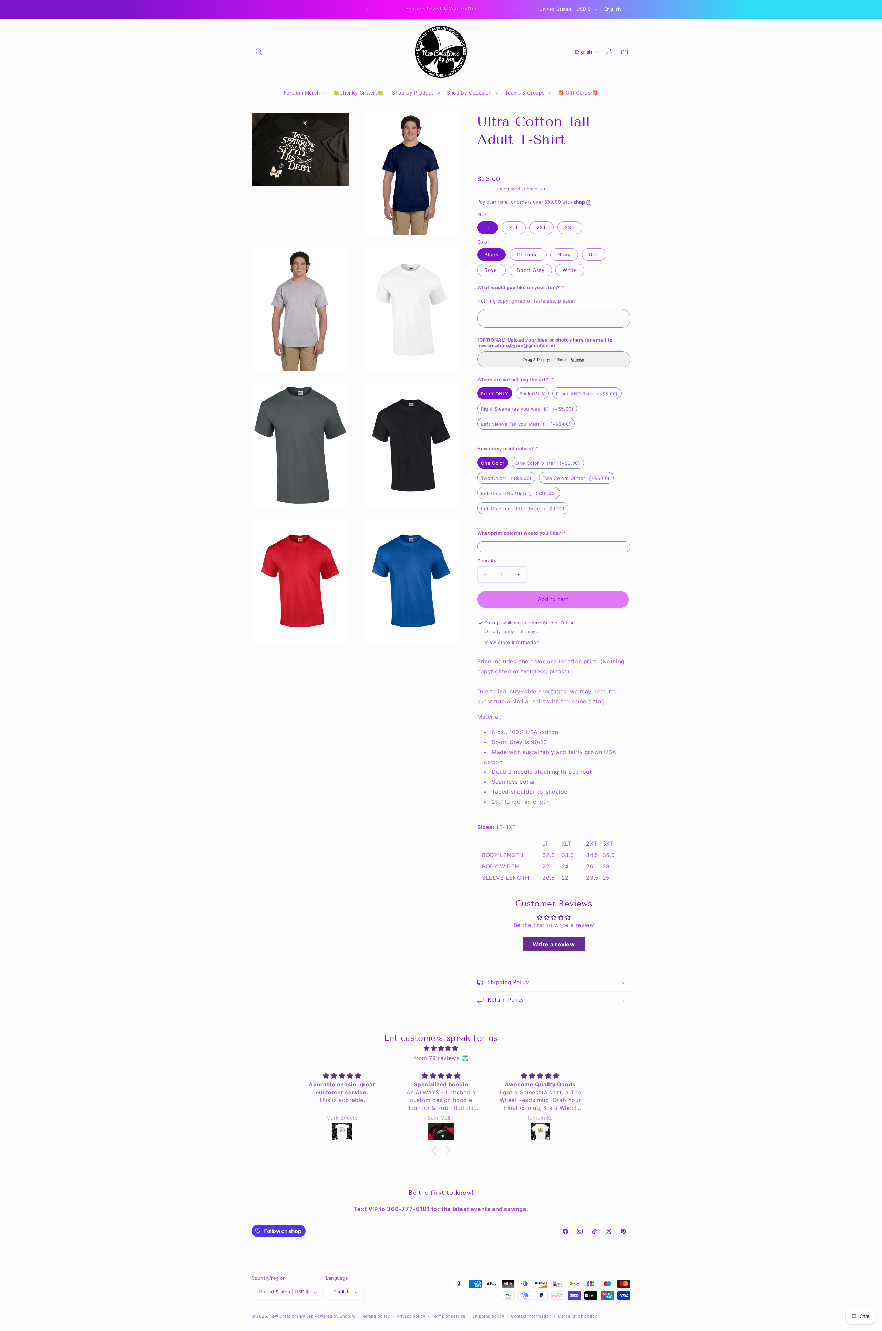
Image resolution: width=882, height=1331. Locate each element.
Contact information (531, 1316)
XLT (514, 227)
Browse (577, 359)
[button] (259, 51)
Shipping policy (488, 1316)
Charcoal (528, 254)
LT (487, 227)
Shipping (486, 188)
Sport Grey (531, 270)
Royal (491, 270)
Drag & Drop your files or (553, 359)
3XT (570, 227)
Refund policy (376, 1316)
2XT (541, 227)
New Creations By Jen (292, 1316)
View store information (512, 642)
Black (491, 254)
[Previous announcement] (367, 9)
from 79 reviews (437, 1058)
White (570, 270)
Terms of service (448, 1316)
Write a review (554, 944)
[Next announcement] (514, 9)
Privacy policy (411, 1316)
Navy (564, 254)
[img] (441, 1048)
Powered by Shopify (335, 1316)
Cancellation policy (577, 1316)
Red (594, 254)
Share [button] (491, 162)
